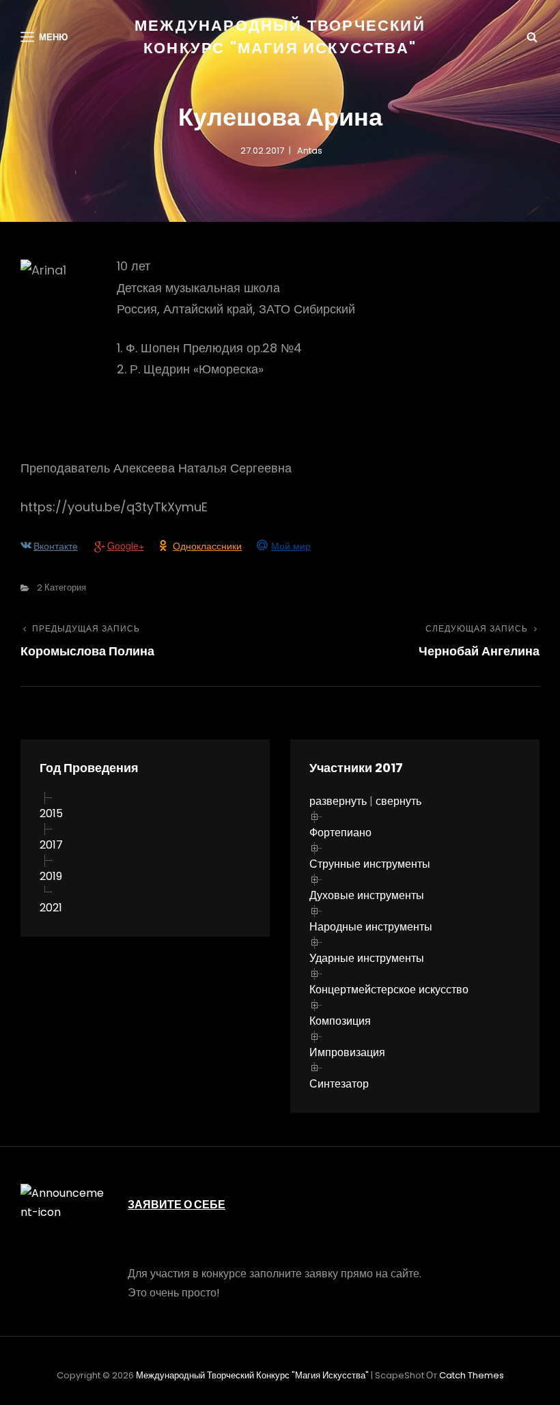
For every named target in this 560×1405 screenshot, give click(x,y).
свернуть (398, 801)
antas (309, 150)
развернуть (338, 801)
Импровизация (347, 1052)
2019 (51, 876)
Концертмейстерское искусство (388, 989)
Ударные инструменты (366, 958)
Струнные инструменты (369, 864)
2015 (51, 813)
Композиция (340, 1021)
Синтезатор (339, 1084)
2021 (51, 908)
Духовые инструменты (366, 895)
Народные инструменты (370, 927)
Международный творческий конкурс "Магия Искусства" (252, 1375)
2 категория (61, 587)
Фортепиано (340, 832)
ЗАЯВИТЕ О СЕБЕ (176, 1204)
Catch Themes (471, 1375)
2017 (51, 845)
